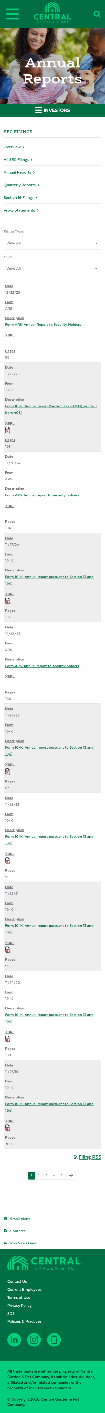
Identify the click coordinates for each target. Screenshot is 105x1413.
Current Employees (24, 1289)
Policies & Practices (24, 1321)
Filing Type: (14, 231)
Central (60, 12)
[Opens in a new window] (15, 1343)
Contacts (17, 1231)
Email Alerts (20, 1218)
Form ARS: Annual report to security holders (42, 495)
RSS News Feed (23, 1243)
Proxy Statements (19, 210)
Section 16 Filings (18, 197)
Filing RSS (87, 1157)
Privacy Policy (19, 1305)
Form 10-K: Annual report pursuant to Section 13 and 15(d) (49, 580)
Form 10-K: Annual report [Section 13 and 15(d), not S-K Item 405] (51, 409)
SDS (11, 1313)
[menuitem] (55, 1281)
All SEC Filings (16, 159)
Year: (8, 257)
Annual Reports (17, 172)
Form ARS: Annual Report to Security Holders (43, 324)
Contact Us (17, 1281)
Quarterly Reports (20, 185)
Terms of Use (18, 1297)
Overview (12, 147)
